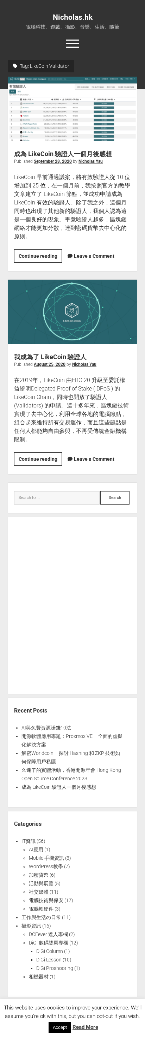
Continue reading (40, 258)
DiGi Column (49, 951)
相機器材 (39, 976)
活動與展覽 (41, 883)
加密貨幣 (39, 875)
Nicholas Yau (90, 161)
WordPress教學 (46, 866)
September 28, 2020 (53, 161)
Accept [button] (60, 1027)
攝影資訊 (31, 926)
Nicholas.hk (73, 17)
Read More (85, 1027)
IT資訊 (28, 841)
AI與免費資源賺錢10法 (46, 728)
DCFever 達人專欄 (48, 934)
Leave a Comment (94, 256)
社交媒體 (39, 892)
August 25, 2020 (49, 364)
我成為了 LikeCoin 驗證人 (72, 312)
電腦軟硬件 (41, 909)
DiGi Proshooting (54, 968)
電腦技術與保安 (46, 900)
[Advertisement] (72, 605)
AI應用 (36, 849)
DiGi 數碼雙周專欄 (48, 943)
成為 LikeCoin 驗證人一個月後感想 (72, 109)
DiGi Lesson (49, 959)
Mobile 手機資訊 (46, 858)
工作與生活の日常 (41, 917)
